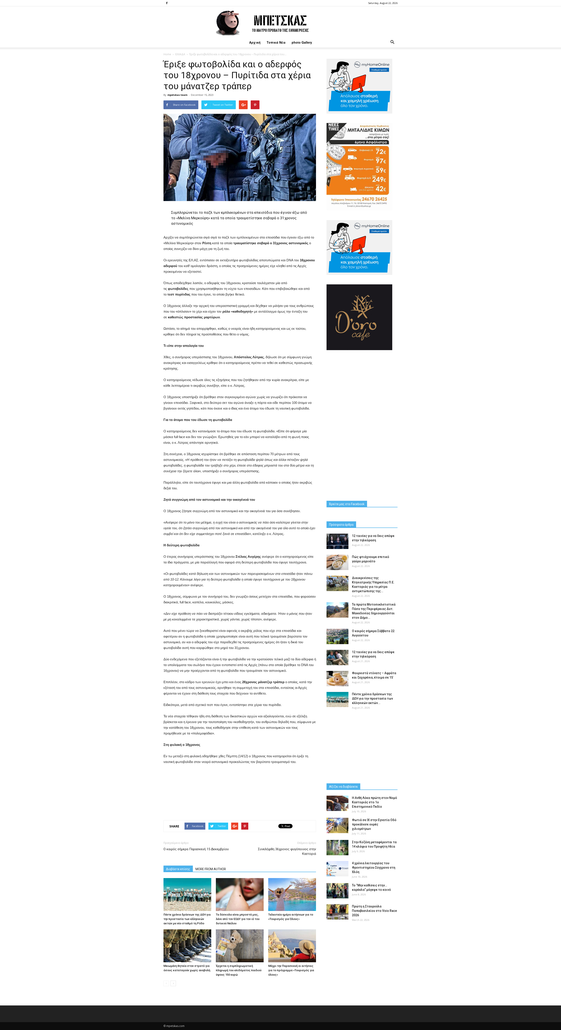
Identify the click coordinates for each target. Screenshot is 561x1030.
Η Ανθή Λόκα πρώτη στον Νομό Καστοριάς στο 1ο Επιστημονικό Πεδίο (374, 802)
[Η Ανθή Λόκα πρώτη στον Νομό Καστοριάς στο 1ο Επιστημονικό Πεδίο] (337, 803)
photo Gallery (302, 42)
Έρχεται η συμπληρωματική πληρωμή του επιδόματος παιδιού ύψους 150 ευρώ (238, 970)
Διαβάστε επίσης (178, 869)
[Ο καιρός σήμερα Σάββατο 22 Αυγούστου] (337, 636)
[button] (392, 42)
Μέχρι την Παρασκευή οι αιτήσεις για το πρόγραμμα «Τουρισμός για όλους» (291, 970)
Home (167, 54)
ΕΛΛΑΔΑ (180, 54)
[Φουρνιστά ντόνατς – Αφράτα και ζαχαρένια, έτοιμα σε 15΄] (337, 678)
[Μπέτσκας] (280, 21)
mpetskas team (177, 94)
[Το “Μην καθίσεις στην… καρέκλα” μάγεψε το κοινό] (337, 890)
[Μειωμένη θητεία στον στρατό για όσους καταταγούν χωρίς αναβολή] (187, 945)
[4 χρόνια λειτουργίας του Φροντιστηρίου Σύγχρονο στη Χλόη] (337, 868)
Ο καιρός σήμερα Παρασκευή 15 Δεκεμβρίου (196, 849)
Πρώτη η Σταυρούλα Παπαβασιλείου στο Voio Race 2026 (374, 911)
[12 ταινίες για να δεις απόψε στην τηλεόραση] (337, 541)
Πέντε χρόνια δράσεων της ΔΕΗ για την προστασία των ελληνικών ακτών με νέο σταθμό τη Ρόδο (187, 919)
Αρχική (255, 42)
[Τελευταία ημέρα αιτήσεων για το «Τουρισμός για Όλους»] (292, 894)
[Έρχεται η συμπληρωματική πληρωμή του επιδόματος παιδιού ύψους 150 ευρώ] (240, 945)
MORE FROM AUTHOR (210, 869)
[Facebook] (166, 3)
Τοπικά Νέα (276, 42)
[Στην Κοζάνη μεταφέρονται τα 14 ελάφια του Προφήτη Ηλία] (337, 847)
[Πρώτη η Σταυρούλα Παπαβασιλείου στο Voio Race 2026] (337, 912)
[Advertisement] (240, 791)
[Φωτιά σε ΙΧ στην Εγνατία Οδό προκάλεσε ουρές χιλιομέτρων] (337, 825)
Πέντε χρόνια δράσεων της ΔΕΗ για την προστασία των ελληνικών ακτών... (372, 698)
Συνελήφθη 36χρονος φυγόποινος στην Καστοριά (287, 851)
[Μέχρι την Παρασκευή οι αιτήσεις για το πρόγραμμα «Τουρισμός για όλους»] (292, 945)
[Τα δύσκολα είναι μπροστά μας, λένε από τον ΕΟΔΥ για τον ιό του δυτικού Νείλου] (240, 894)
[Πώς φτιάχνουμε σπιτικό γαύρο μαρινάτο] (337, 562)
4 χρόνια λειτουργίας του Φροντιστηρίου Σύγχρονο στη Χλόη (373, 867)
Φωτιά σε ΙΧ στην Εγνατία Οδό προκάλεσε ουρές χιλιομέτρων (374, 824)
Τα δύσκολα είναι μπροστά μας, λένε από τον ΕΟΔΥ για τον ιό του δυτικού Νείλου (237, 919)
